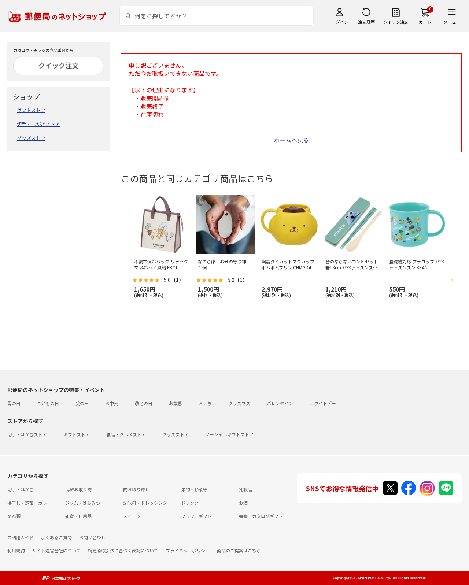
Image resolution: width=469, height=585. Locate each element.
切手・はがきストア (38, 124)
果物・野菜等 (194, 489)
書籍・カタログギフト (261, 516)
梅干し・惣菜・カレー (29, 503)
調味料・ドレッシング (145, 503)
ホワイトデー (323, 403)
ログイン (339, 22)
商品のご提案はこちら (239, 550)
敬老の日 (143, 403)
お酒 (243, 503)
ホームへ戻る (291, 140)
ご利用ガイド (20, 537)
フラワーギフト (196, 516)
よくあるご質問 (56, 537)
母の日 (14, 403)
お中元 (111, 403)
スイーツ (132, 516)
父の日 (82, 403)
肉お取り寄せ (136, 489)
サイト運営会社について (56, 550)
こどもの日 (48, 403)
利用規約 (16, 550)
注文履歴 (366, 22)
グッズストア (31, 137)
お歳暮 (175, 403)
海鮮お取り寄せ (80, 489)
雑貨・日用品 (78, 516)
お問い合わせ (92, 537)
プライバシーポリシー (188, 550)
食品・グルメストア (126, 434)
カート (425, 22)
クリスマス (239, 403)
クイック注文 (396, 22)
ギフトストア (31, 110)
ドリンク (190, 503)
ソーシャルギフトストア (229, 434)
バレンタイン (280, 403)
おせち (205, 403)
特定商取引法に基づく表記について (123, 550)
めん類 (14, 516)
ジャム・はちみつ (82, 503)
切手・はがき (20, 489)
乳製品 (245, 489)
